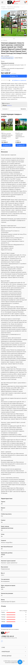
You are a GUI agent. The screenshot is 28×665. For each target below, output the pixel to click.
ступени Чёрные (18, 57)
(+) (13, 65)
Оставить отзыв (6, 626)
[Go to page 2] (2, 149)
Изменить (9, 105)
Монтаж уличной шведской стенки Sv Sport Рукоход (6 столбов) (7, 136)
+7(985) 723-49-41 (7, 636)
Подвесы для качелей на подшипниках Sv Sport (20, 136)
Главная (3, 6)
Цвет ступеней (5, 55)
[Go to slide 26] (13, 38)
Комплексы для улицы (13, 6)
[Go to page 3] (3, 149)
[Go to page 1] (1, 149)
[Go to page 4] (4, 149)
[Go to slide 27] (14, 38)
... (22, 6)
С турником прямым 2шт (8, 8)
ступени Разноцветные (7, 57)
